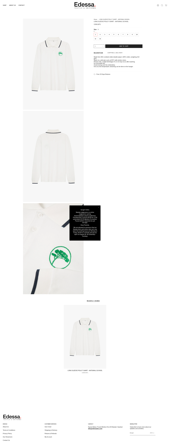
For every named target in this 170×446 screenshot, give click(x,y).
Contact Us (6, 440)
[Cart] (166, 5)
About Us (6, 427)
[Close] (99, 207)
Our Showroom (7, 437)
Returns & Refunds (51, 433)
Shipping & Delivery (51, 430)
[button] (5, 5)
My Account (48, 437)
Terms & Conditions (9, 430)
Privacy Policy (7, 433)
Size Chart (48, 427)
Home (95, 19)
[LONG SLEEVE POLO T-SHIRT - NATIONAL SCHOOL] (85, 337)
